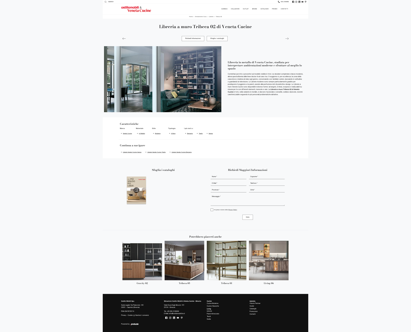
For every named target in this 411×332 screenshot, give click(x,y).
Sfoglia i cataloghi (217, 38)
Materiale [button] (139, 128)
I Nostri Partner (255, 303)
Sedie (209, 319)
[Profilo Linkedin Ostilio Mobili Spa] (299, 2)
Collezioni (235, 9)
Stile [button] (154, 128)
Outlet (246, 9)
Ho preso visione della (225, 210)
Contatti (284, 9)
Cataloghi (265, 9)
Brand (254, 9)
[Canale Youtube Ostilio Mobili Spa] (302, 2)
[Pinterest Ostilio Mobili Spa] (305, 2)
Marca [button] (122, 128)
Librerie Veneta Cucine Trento (156, 152)
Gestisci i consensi (142, 315)
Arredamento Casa (201, 16)
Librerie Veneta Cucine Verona (132, 152)
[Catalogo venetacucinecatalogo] (136, 190)
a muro (173, 133)
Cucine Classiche (213, 306)
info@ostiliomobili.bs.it (177, 313)
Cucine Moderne (212, 303)
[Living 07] (287, 38)
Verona (211, 133)
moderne (157, 133)
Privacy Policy (232, 210)
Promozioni (254, 311)
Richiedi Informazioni (193, 38)
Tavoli (209, 316)
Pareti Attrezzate (213, 314)
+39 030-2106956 (173, 311)
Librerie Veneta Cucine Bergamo (182, 152)
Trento (201, 133)
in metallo (142, 133)
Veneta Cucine (127, 133)
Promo (274, 9)
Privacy (123, 315)
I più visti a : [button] (188, 128)
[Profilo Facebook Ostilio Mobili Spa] (293, 2)
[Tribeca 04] (124, 38)
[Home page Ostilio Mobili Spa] (136, 9)
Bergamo (190, 133)
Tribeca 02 (219, 16)
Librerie (211, 16)
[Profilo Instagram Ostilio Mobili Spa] (296, 2)
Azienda (224, 9)
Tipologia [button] (171, 128)
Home (191, 16)
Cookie (130, 315)
